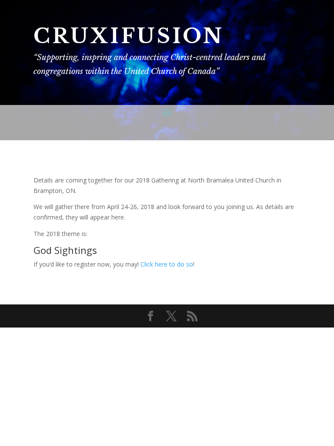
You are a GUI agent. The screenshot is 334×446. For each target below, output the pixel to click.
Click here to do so (166, 264)
